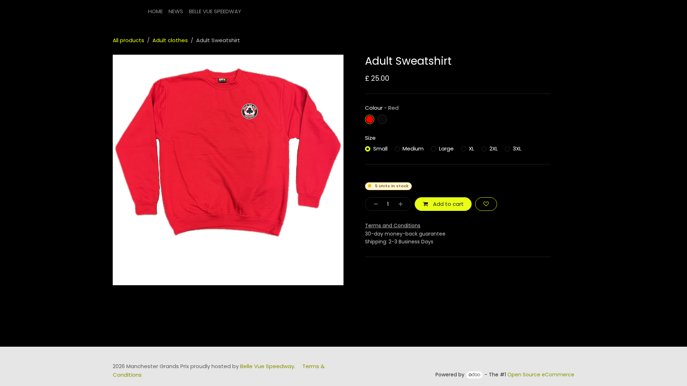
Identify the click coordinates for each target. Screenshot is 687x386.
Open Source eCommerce (540, 374)
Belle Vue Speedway (267, 366)
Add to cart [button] (448, 204)
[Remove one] (373, 204)
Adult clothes (170, 40)
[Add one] (402, 204)
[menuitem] (155, 12)
